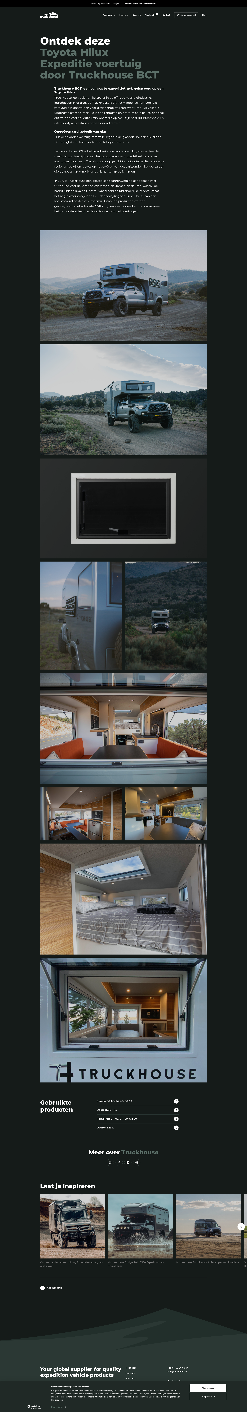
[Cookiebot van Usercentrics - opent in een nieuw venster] (34, 1407)
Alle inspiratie (54, 1287)
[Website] (136, 1162)
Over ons (136, 15)
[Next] (241, 1226)
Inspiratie (123, 15)
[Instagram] (110, 1162)
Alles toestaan (208, 1388)
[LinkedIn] (127, 1162)
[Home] (49, 14)
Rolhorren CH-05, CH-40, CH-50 (117, 1118)
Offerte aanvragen (185, 15)
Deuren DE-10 (105, 1127)
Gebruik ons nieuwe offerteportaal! (140, 4)
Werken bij (150, 15)
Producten (108, 15)
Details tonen (57, 1407)
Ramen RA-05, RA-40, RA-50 (114, 1101)
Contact (166, 15)
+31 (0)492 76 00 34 (177, 1368)
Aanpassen (207, 1396)
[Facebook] (119, 1162)
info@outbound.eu (177, 1371)
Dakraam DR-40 (107, 1109)
